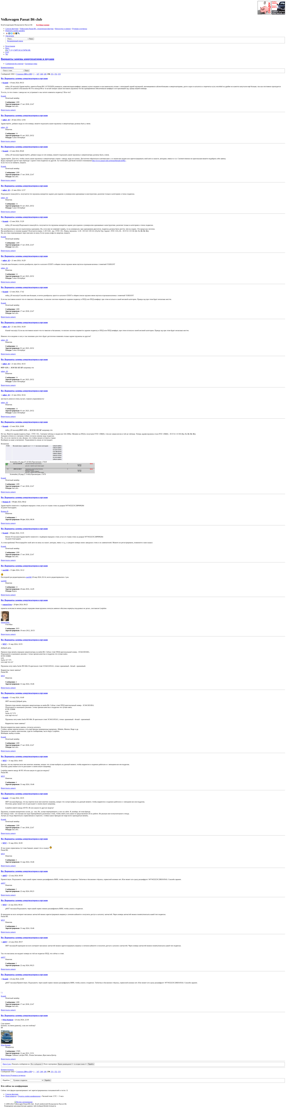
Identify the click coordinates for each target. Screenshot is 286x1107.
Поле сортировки (50, 1064)
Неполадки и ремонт (63, 29)
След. (9, 1064)
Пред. (5, 1064)
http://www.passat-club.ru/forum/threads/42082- (109, 161)
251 (52, 74)
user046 (5, 570)
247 (38, 74)
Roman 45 (6, 502)
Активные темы (31, 64)
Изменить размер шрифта (15, 31)
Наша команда (10, 1096)
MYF (5, 644)
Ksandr (5, 83)
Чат (6, 54)
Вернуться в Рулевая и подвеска (13, 1075)
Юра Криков (8, 1020)
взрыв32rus (7, 604)
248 (41, 74)
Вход (7, 48)
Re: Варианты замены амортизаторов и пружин (24, 78)
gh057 (5, 876)
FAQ (7, 52)
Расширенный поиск (15, 41)
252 (55, 74)
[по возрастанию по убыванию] (84, 1064)
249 (45, 74)
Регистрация (10, 46)
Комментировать (7, 67)
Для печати (9, 36)
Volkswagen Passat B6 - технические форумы (37, 29)
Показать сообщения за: (21, 1064)
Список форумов (11, 29)
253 (59, 74)
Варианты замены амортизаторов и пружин (27, 58)
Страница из (24, 74)
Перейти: (6, 1080)
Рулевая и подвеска (79, 29)
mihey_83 (6, 120)
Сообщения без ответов (14, 64)
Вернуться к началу (8, 110)
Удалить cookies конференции (29, 1096)
